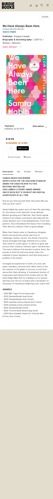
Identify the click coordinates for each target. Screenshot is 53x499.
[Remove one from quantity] (7, 148)
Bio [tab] (18, 172)
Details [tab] (27, 172)
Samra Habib (9, 32)
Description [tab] (8, 172)
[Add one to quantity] (14, 148)
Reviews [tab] (39, 172)
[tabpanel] (26, 250)
